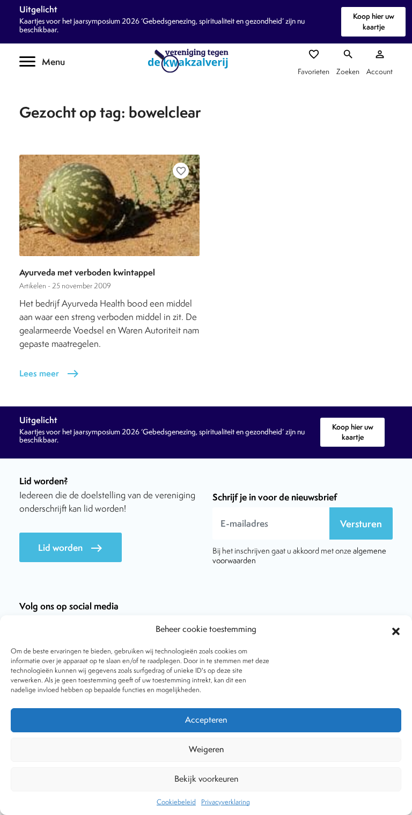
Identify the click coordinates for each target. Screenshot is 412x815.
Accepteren (206, 719)
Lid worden (70, 548)
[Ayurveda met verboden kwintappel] (109, 205)
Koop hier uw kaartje (373, 21)
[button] (396, 629)
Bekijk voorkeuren (206, 778)
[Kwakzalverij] (191, 60)
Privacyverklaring (225, 801)
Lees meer (49, 373)
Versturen (361, 523)
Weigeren (206, 749)
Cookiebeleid (176, 801)
